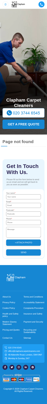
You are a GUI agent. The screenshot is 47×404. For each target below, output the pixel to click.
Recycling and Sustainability (30, 331)
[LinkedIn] (25, 367)
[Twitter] (11, 367)
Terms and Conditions (33, 297)
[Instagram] (18, 367)
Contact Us (7, 338)
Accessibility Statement (34, 302)
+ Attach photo (23, 243)
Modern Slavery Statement (10, 323)
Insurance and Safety (33, 314)
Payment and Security (33, 322)
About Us (7, 297)
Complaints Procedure (33, 308)
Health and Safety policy (10, 315)
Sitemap (27, 338)
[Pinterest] (32, 367)
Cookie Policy (9, 308)
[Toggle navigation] (6, 4)
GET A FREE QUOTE (23, 124)
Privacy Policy (9, 302)
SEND (23, 252)
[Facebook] (5, 367)
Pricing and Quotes (11, 330)
